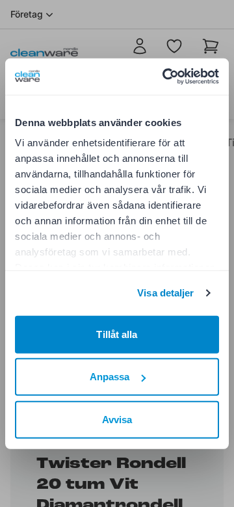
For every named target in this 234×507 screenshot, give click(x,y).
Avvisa (117, 418)
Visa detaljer (165, 292)
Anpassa (110, 376)
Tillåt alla (116, 333)
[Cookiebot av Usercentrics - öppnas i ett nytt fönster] (165, 76)
